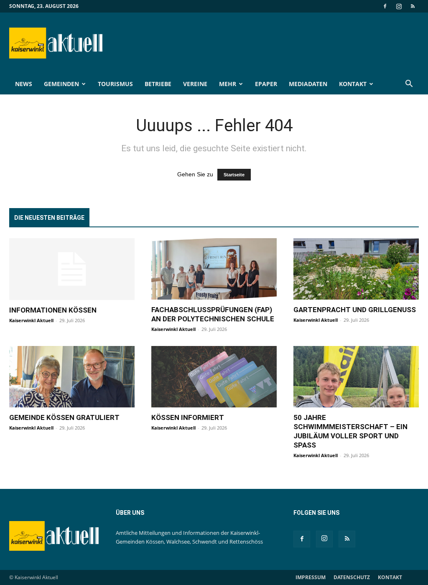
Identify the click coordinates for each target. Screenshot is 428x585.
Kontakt (353, 84)
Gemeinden (61, 84)
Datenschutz (352, 577)
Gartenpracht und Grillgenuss (354, 309)
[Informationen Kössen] (72, 269)
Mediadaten (308, 84)
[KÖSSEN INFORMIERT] (214, 376)
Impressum (311, 577)
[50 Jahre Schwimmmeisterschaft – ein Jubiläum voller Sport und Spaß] (356, 376)
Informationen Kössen (53, 310)
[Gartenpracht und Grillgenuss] (356, 269)
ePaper (266, 84)
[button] (409, 85)
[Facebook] (385, 6)
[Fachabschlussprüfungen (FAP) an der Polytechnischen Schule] (214, 269)
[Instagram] (398, 6)
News (23, 84)
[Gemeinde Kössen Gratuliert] (72, 376)
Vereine (195, 84)
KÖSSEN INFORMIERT (187, 417)
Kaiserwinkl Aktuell (31, 320)
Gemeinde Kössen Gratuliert (64, 417)
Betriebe (158, 84)
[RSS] (412, 6)
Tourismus (115, 84)
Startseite (234, 174)
